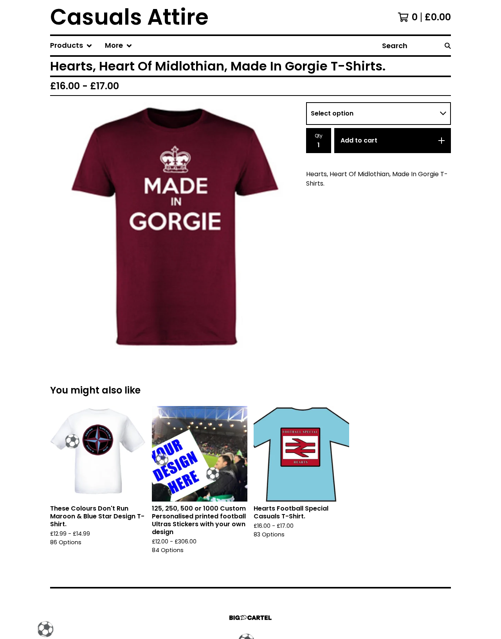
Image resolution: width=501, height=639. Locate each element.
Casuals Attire (129, 17)
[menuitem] (71, 45)
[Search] (448, 45)
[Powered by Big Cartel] (250, 617)
